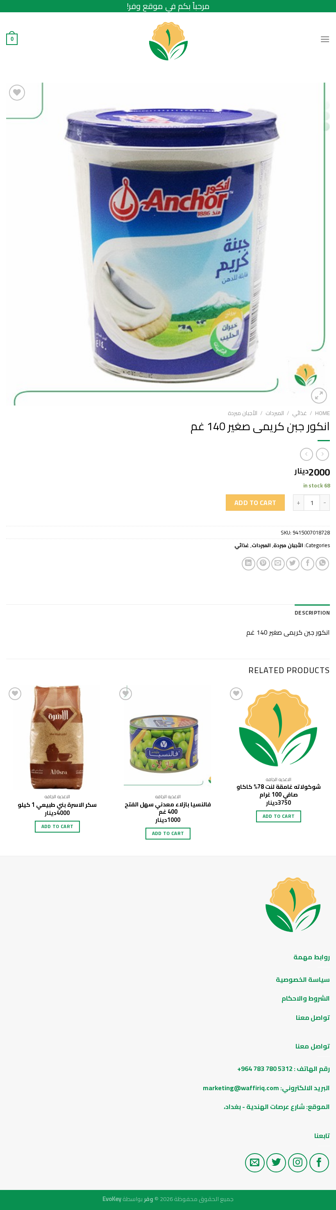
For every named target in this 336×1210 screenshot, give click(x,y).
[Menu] (325, 39)
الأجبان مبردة (242, 413)
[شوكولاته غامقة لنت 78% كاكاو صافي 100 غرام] (278, 728)
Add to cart (255, 502)
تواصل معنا (313, 1017)
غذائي (299, 413)
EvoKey (111, 1198)
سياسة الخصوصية (303, 979)
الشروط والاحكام (305, 998)
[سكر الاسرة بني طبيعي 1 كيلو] (57, 737)
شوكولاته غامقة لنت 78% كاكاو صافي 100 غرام (278, 790)
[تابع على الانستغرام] (298, 1163)
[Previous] (329, 770)
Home (322, 413)
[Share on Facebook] (307, 563)
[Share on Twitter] (293, 563)
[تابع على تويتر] (276, 1163)
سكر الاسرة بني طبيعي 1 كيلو (57, 805)
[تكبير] (319, 396)
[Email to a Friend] (278, 563)
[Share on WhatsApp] (322, 563)
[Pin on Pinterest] (263, 563)
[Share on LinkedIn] (248, 563)
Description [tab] (312, 612)
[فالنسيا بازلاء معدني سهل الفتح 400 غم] (168, 737)
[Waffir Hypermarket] (168, 39)
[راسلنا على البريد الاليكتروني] (255, 1163)
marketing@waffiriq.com (241, 1088)
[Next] (6, 770)
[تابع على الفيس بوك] (319, 1163)
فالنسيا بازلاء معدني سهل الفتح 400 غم (168, 808)
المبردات (275, 413)
